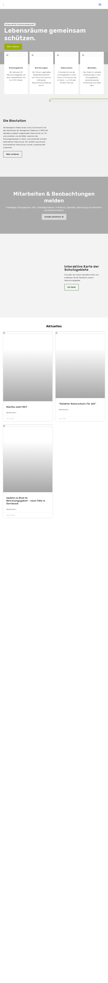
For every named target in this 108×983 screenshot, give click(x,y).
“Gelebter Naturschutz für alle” (77, 403)
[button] (100, 4)
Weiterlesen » (11, 412)
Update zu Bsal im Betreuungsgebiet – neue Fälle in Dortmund (25, 501)
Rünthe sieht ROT (16, 407)
